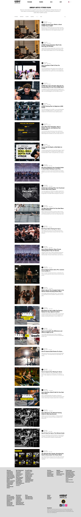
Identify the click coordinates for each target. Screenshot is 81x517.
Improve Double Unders (19, 503)
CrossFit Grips (18, 472)
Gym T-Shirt (58, 472)
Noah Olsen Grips (9, 504)
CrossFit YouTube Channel (29, 479)
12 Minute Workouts (10, 483)
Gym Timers (18, 476)
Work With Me (49, 497)
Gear (41, 16)
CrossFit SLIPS (18, 497)
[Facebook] (63, 505)
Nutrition (32, 16)
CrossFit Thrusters (19, 498)
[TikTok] (61, 505)
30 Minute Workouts (10, 472)
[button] (65, 16)
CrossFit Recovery (28, 477)
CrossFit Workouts (10, 471)
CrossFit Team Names (28, 471)
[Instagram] (66, 505)
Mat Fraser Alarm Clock (10, 498)
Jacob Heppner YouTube (10, 505)
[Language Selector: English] (69, 2)
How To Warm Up (27, 472)
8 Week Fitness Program (29, 497)
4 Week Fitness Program (69, 472)
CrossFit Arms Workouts (10, 476)
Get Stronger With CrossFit (20, 504)
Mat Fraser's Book (10, 502)
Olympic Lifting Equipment (20, 483)
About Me (48, 496)
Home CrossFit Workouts (11, 477)
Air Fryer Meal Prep (50, 471)
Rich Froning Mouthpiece (10, 497)
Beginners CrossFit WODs (11, 480)
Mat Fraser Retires (10, 503)
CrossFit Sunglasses (59, 471)
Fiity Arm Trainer (18, 471)
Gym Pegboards (18, 479)
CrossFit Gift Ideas (28, 478)
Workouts (21, 16)
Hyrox (37, 16)
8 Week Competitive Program (70, 471)
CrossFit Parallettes (19, 480)
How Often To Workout (28, 476)
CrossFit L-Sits (18, 496)
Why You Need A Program (70, 476)
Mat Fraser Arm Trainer (10, 496)
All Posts (16, 16)
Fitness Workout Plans (28, 496)
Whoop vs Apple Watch (19, 477)
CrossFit (27, 16)
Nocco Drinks (49, 472)
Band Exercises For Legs (20, 502)
